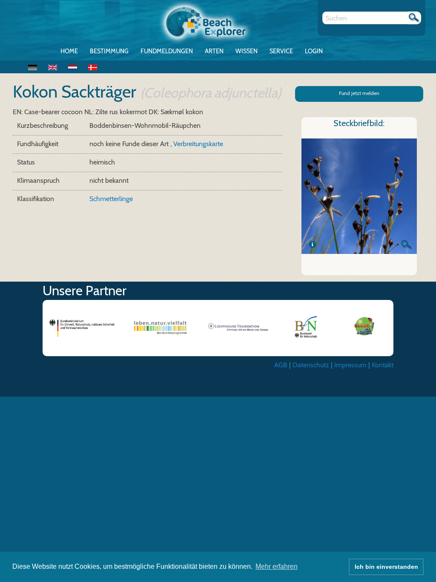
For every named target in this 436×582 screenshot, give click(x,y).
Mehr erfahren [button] (276, 566)
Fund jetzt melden (359, 93)
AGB (280, 365)
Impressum (350, 365)
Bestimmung (109, 51)
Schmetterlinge (111, 199)
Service (281, 51)
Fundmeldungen (167, 51)
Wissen (246, 51)
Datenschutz (311, 365)
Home (69, 51)
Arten (214, 51)
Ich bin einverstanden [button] (386, 566)
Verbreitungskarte (198, 144)
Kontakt (382, 365)
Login (314, 51)
